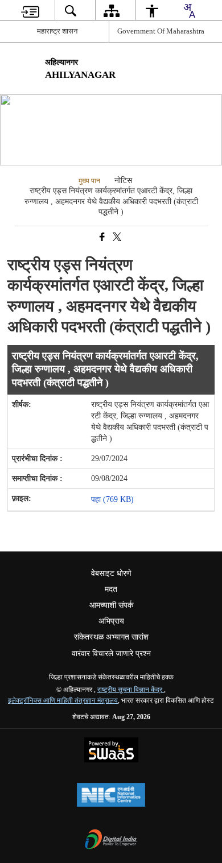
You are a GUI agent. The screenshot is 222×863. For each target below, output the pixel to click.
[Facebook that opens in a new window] (101, 237)
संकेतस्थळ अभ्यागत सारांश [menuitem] (111, 637)
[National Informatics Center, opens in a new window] (111, 796)
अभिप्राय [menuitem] (111, 621)
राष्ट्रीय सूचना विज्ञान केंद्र (130, 690)
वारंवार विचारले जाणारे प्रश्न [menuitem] (111, 653)
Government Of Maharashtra (160, 31)
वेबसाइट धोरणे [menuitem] (111, 573)
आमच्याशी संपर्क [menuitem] (111, 605)
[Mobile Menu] (203, 70)
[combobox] (189, 10)
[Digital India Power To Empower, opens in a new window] (111, 840)
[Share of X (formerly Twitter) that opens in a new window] (116, 237)
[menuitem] (30, 10)
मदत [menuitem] (111, 589)
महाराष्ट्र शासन (57, 31)
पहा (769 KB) (113, 499)
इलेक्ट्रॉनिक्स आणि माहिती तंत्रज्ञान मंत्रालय (63, 700)
